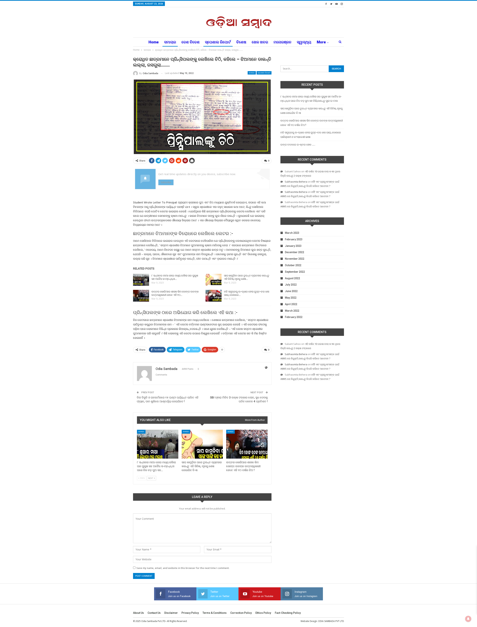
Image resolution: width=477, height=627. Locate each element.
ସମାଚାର (170, 42)
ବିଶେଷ (241, 42)
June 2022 (291, 291)
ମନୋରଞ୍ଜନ (282, 42)
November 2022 (294, 258)
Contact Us (154, 612)
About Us (138, 612)
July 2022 (291, 284)
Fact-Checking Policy (288, 612)
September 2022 (295, 271)
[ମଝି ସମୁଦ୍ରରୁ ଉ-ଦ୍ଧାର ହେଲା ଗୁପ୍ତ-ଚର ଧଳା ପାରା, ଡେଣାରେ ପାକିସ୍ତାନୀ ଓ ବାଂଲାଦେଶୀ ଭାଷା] (214, 296)
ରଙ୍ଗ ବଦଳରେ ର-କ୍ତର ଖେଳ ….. (297, 144)
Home (154, 42)
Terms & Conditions (215, 612)
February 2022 (293, 317)
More (321, 42)
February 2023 (293, 239)
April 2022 (291, 304)
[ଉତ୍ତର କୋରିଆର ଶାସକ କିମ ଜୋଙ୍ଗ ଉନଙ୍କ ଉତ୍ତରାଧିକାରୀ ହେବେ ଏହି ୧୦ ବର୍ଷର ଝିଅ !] (141, 296)
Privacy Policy (190, 612)
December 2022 (294, 252)
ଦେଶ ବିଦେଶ (190, 42)
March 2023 (292, 232)
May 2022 (290, 297)
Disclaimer (171, 612)
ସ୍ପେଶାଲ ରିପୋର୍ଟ (218, 42)
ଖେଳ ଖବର (260, 42)
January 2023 (293, 245)
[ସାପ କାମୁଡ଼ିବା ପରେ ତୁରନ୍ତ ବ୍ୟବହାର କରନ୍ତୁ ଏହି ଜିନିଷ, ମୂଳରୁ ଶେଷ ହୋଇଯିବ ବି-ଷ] (214, 280)
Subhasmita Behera (296, 181)
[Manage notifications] (468, 619)
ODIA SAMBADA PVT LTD (331, 621)
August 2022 (292, 278)
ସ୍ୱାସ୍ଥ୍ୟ (304, 42)
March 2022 (292, 310)
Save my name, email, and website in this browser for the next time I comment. (182, 568)
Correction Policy (241, 612)
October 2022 (293, 265)
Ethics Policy (263, 612)
